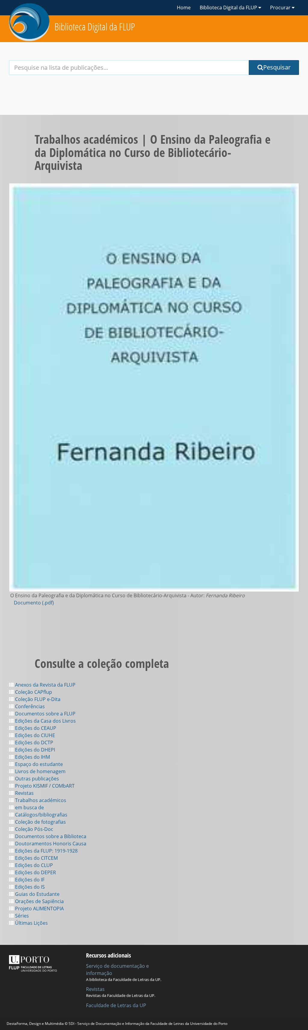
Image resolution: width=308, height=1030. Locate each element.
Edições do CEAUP (35, 728)
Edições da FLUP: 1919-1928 (46, 850)
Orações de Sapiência (39, 901)
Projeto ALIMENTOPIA (39, 908)
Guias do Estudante (37, 894)
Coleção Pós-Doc (33, 829)
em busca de (29, 807)
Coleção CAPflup (33, 692)
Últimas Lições (31, 923)
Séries (21, 915)
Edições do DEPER (35, 872)
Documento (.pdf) (34, 602)
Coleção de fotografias (40, 822)
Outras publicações (36, 778)
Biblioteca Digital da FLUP (94, 26)
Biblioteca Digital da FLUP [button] (229, 7)
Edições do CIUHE (34, 735)
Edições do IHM (32, 757)
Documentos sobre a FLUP (44, 713)
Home (184, 7)
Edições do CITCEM (36, 858)
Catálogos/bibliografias (40, 814)
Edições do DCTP (33, 742)
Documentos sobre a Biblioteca (50, 836)
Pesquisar (277, 67)
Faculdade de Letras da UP (116, 1005)
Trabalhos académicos (40, 800)
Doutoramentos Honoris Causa (50, 843)
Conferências (29, 706)
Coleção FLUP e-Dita (37, 699)
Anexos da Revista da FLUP (44, 684)
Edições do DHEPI (34, 749)
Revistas (24, 793)
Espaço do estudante (38, 764)
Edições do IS (29, 887)
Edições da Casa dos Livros (45, 721)
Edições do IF (29, 879)
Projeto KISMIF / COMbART (44, 785)
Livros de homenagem (40, 771)
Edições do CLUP (33, 865)
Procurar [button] (281, 7)
